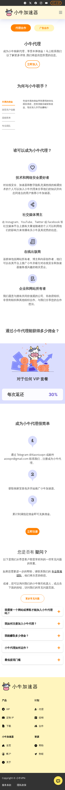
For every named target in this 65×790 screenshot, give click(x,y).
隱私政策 (21, 784)
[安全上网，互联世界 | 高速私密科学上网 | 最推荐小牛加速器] (25, 3)
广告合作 (44, 28)
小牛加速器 (26, 12)
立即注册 (32, 531)
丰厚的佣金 (7, 101)
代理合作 (21, 28)
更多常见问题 (33, 598)
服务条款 (6, 784)
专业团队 (6, 125)
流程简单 (6, 117)
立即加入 (32, 64)
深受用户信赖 (8, 109)
